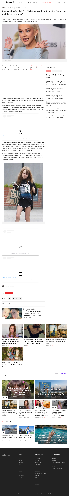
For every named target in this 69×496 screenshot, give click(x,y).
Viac (57, 2)
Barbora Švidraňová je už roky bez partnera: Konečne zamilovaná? (55, 116)
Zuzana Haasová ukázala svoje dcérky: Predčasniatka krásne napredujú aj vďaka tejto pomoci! (55, 96)
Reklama (54, 458)
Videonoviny (38, 464)
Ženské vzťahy (46, 2)
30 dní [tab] (59, 70)
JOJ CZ (20, 464)
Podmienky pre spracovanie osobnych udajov (58, 463)
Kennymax (41, 493)
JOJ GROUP (21, 466)
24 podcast (37, 471)
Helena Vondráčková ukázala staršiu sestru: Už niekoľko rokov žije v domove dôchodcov (55, 89)
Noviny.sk (37, 458)
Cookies (53, 466)
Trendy (21, 2)
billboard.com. (34, 69)
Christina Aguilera (9, 293)
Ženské (20, 471)
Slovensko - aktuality (40, 473)
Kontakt (54, 460)
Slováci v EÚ (38, 484)
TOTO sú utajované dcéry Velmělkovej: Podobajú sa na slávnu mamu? (56, 76)
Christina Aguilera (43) (36, 66)
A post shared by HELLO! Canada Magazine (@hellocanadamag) (20, 279)
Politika (37, 479)
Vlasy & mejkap (32, 2)
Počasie (20, 482)
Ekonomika (37, 482)
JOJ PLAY (20, 460)
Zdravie (20, 477)
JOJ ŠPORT (21, 462)
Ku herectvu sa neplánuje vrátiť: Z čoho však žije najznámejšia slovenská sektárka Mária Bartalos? (56, 82)
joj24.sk (37, 460)
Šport (20, 469)
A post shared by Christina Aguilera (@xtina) (20, 138)
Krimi (36, 477)
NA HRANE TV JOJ (38, 469)
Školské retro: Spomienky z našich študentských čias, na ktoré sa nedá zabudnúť (56, 103)
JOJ (19, 458)
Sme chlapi (21, 475)
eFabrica (52, 493)
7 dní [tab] (54, 70)
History (20, 479)
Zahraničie (37, 475)
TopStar (20, 473)
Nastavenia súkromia (57, 468)
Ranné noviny (38, 466)
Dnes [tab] (48, 70)
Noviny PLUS (38, 462)
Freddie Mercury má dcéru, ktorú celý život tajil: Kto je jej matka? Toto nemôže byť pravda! (56, 110)
